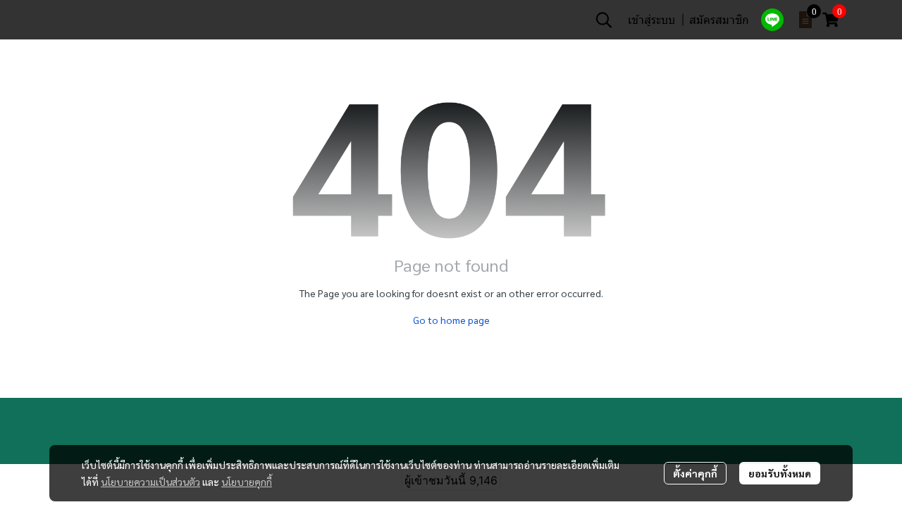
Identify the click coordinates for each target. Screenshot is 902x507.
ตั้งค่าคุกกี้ (695, 473)
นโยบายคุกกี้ (246, 481)
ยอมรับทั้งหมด (779, 473)
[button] (604, 20)
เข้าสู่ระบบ (651, 19)
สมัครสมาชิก (719, 19)
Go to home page (451, 319)
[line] (772, 19)
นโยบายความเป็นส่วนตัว (150, 481)
